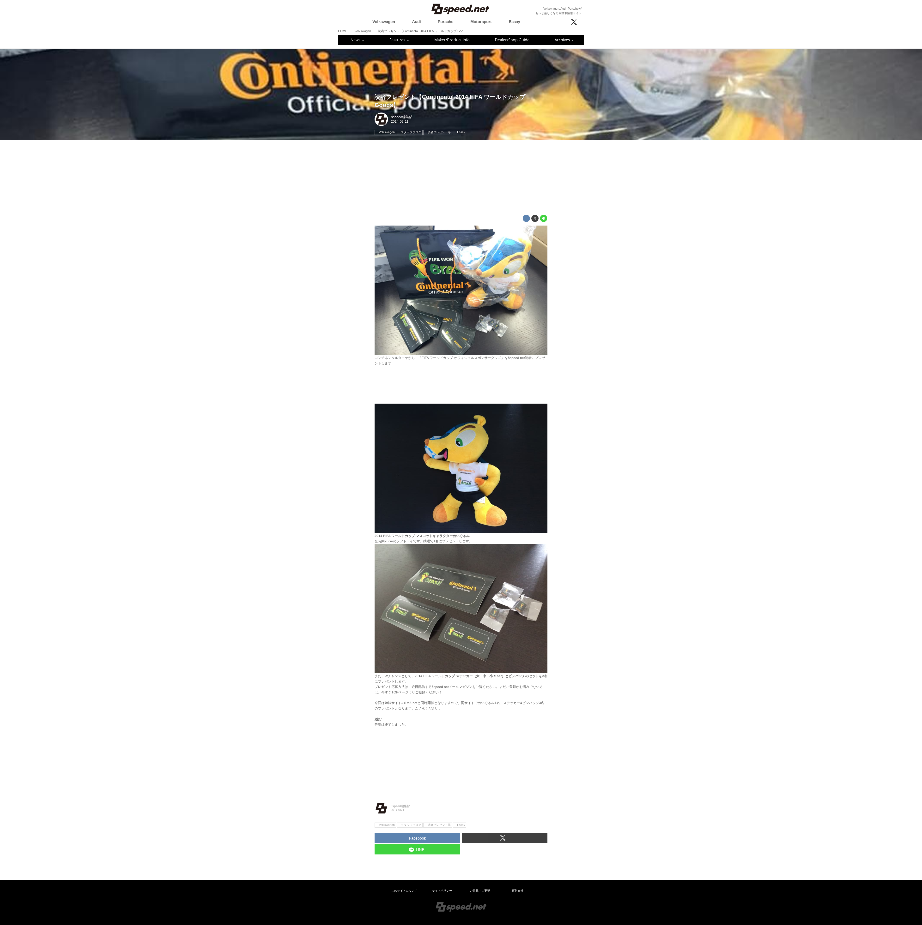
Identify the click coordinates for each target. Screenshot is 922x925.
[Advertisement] (461, 177)
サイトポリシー (442, 890)
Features (397, 39)
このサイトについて (404, 890)
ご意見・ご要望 (480, 890)
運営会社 (517, 890)
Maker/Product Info (452, 39)
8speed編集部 (401, 117)
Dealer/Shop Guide (512, 39)
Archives (563, 39)
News (356, 39)
